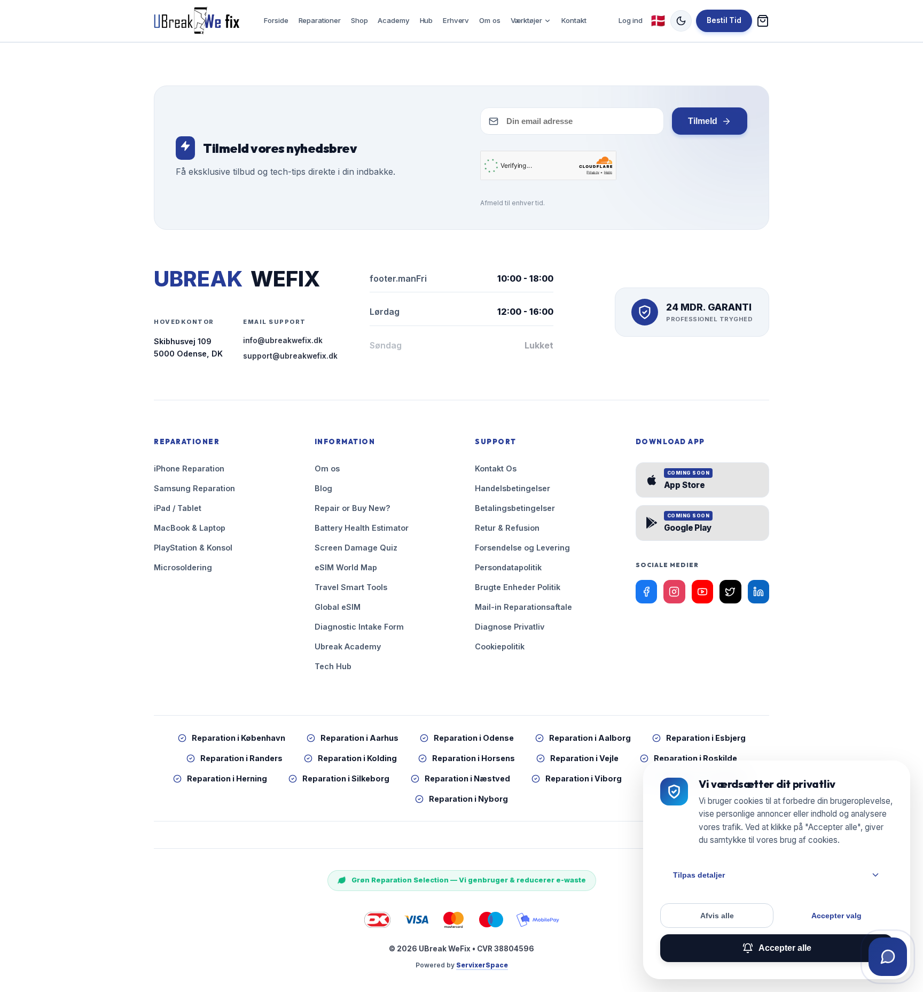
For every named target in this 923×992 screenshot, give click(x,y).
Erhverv (456, 20)
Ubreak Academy (348, 646)
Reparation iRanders (241, 758)
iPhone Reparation (189, 468)
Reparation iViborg (583, 778)
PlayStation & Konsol (193, 547)
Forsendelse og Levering (522, 547)
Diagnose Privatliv (509, 626)
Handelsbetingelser (512, 488)
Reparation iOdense (474, 737)
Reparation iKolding (357, 758)
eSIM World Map (346, 567)
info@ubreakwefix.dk (283, 340)
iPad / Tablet (177, 508)
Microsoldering (183, 567)
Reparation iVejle (584, 758)
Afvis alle (717, 915)
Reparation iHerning (227, 778)
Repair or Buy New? (352, 508)
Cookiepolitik (500, 646)
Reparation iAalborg (590, 737)
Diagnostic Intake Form (359, 626)
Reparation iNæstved (467, 778)
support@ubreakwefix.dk (290, 356)
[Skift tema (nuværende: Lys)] (681, 21)
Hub (426, 20)
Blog (323, 488)
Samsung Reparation (194, 488)
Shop (359, 20)
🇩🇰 (658, 20)
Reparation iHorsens (473, 758)
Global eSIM (338, 606)
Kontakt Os (496, 468)
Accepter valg (836, 915)
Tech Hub (333, 666)
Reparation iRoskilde (695, 758)
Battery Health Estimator (362, 527)
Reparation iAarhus (359, 737)
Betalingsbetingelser (515, 508)
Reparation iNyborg (468, 798)
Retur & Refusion (507, 527)
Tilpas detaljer (699, 875)
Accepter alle (784, 947)
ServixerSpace (482, 965)
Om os (489, 20)
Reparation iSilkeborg (345, 778)
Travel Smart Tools (351, 587)
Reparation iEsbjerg (706, 737)
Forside (276, 20)
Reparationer (320, 20)
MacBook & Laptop (189, 527)
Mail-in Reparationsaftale (523, 606)
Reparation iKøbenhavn (238, 737)
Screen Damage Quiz (356, 547)
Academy (393, 20)
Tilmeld (702, 121)
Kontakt (573, 20)
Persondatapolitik (508, 567)
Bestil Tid (724, 20)
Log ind (631, 20)
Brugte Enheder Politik (517, 587)
